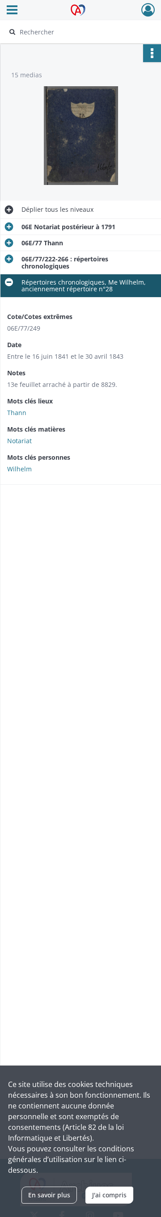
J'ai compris (109, 1195)
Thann (16, 412)
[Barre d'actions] (152, 53)
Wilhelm (19, 469)
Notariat (19, 440)
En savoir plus (49, 1195)
